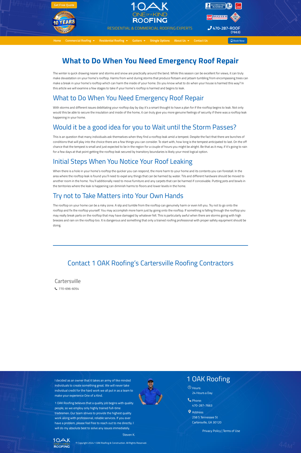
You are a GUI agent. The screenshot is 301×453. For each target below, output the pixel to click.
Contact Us (201, 40)
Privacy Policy (211, 430)
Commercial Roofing (78, 40)
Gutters (137, 40)
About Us (180, 40)
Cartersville (68, 281)
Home (57, 40)
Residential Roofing (111, 40)
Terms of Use (231, 430)
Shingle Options (160, 40)
